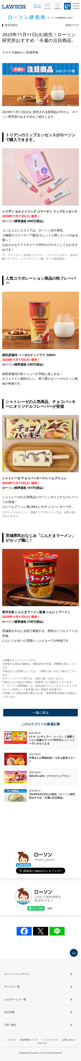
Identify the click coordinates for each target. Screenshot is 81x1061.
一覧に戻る (40, 712)
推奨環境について (29, 1040)
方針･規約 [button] (10, 1024)
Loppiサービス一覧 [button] (15, 999)
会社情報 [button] (9, 1012)
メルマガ (12, 1040)
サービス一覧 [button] (12, 986)
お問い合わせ (68, 1040)
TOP (74, 953)
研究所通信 (11, 25)
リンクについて (50, 1040)
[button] (76, 6)
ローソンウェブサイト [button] (17, 974)
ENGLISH (42, 1043)
